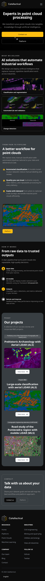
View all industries (31, 543)
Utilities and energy (32, 538)
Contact (5, 562)
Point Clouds (7, 538)
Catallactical (11, 572)
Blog (3, 558)
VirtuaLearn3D (33, 283)
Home (4, 529)
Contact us (22, 34)
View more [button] (21, 372)
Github (27, 554)
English (6, 577)
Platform (22, 41)
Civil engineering (30, 529)
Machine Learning (9, 542)
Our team (5, 554)
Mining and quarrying (32, 534)
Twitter (27, 558)
